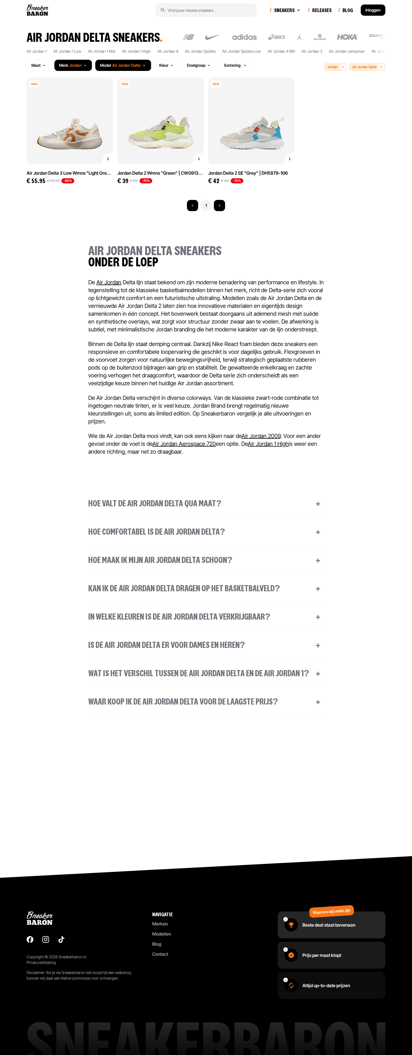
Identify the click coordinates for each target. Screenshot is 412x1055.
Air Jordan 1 (37, 51)
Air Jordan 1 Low (67, 51)
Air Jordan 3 (312, 51)
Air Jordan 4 (168, 51)
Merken (160, 924)
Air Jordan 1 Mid (101, 51)
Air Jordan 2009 (261, 436)
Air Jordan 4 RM (281, 51)
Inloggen (373, 10)
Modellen (161, 934)
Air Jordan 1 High (136, 51)
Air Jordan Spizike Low (241, 51)
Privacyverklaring (41, 962)
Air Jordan (108, 282)
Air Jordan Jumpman (347, 51)
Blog (156, 944)
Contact (160, 954)
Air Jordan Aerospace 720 (184, 443)
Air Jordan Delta (364, 67)
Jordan (332, 67)
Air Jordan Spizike (200, 51)
